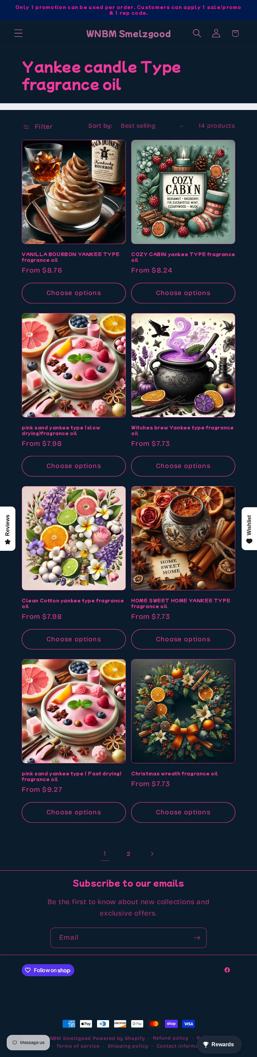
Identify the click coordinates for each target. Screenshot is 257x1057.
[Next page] (152, 854)
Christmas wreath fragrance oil (174, 773)
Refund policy (170, 1038)
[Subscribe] (196, 938)
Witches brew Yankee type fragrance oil (182, 430)
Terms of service (78, 1046)
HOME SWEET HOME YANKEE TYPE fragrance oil (180, 603)
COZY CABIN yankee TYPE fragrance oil (183, 257)
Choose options (74, 293)
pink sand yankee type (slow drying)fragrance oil (61, 430)
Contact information (183, 1046)
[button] (18, 33)
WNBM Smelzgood (68, 1038)
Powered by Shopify (119, 1038)
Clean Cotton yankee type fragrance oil (73, 603)
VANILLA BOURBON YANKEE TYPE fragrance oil (70, 257)
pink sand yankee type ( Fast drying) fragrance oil (72, 776)
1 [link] (105, 853)
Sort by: (100, 125)
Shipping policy (128, 1046)
